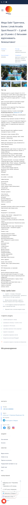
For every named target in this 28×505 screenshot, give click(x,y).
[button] (25, 77)
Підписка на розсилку (6, 460)
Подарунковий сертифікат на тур (9, 463)
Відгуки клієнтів (4, 453)
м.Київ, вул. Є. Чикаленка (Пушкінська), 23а (13, 415)
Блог (2, 470)
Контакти (3, 442)
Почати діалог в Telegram (12, 420)
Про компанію (4, 439)
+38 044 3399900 (8, 409)
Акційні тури (4, 467)
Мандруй (7, 500)
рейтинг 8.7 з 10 (18, 112)
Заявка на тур (4, 456)
